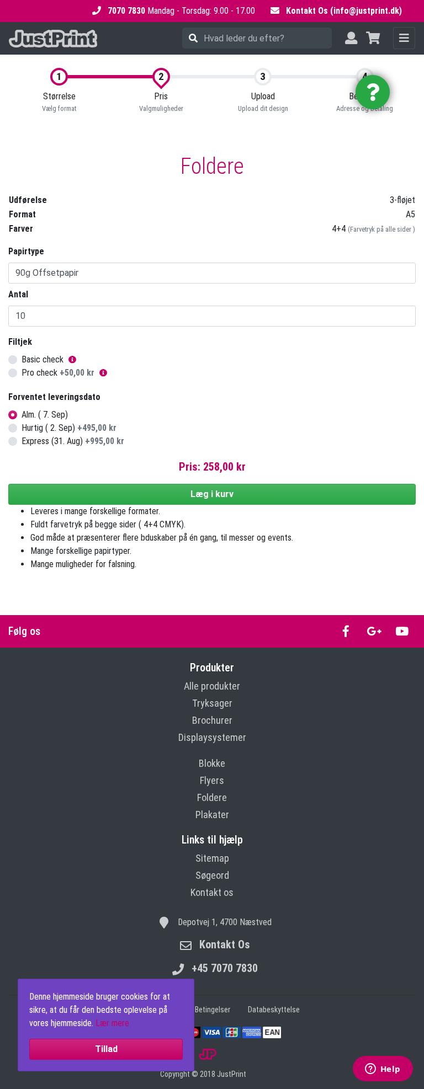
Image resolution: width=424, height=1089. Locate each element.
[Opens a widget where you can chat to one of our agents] (382, 1069)
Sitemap (212, 858)
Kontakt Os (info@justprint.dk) (344, 11)
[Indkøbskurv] (373, 38)
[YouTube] (402, 631)
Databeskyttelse (274, 1009)
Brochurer (212, 720)
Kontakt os (212, 892)
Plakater (212, 814)
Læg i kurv (212, 494)
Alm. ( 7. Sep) (45, 414)
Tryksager (212, 703)
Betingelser (212, 1009)
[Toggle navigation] (404, 38)
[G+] (374, 631)
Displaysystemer (212, 737)
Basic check (42, 359)
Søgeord (212, 875)
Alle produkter (212, 686)
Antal (18, 294)
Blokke (212, 763)
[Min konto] (351, 38)
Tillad (106, 1049)
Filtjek (20, 342)
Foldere (212, 797)
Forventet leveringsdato (54, 397)
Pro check (58, 372)
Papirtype (26, 251)
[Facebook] (346, 631)
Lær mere (112, 1023)
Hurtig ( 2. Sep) (69, 428)
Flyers (212, 780)
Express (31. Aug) (73, 441)
